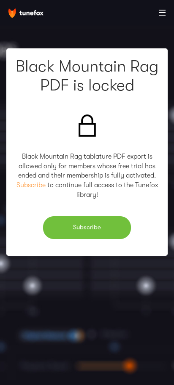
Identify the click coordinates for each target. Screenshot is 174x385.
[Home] (33, 13)
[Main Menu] (162, 12)
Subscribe (31, 185)
